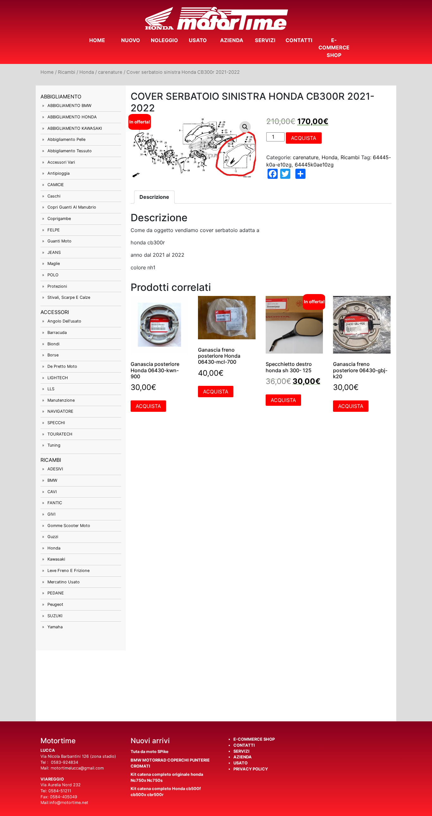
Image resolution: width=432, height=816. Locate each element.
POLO (53, 275)
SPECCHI (56, 422)
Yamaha (55, 627)
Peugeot (55, 604)
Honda (86, 72)
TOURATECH (59, 434)
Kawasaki (56, 559)
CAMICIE (55, 184)
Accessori (54, 312)
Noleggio (164, 40)
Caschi (53, 196)
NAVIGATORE (60, 411)
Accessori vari (61, 162)
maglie (53, 263)
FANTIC (54, 502)
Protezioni (57, 286)
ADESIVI (55, 469)
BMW (52, 480)
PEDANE (55, 593)
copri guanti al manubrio (71, 207)
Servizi (265, 40)
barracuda (57, 332)
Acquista (303, 138)
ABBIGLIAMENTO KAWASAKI (74, 128)
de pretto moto (62, 366)
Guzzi (52, 536)
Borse (53, 355)
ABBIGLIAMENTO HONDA (72, 117)
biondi (53, 344)
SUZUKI (54, 615)
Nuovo (130, 40)
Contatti (299, 40)
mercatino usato (63, 582)
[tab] (154, 197)
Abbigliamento (60, 96)
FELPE (53, 230)
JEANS (54, 252)
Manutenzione (61, 400)
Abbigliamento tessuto (69, 150)
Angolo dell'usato (64, 321)
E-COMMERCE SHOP (333, 47)
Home (97, 40)
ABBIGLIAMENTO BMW (69, 105)
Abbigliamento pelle (66, 139)
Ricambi (66, 72)
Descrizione (154, 197)
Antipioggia (58, 173)
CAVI (52, 491)
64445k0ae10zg (314, 164)
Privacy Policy (250, 769)
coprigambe (59, 218)
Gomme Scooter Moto (68, 525)
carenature (110, 72)
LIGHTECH (57, 377)
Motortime (216, 18)
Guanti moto (59, 241)
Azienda (231, 40)
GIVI (51, 514)
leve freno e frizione (68, 570)
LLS (50, 388)
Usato (198, 40)
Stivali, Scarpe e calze (68, 297)
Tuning (53, 445)
